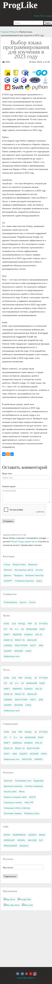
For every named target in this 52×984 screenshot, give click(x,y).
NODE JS (8, 640)
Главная (5, 32)
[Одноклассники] (8, 454)
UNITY (33, 645)
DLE (41, 840)
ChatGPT (8, 581)
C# (22, 629)
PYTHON (43, 623)
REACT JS (20, 640)
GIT (5, 629)
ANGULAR (32, 640)
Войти (37, 16)
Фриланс (8, 570)
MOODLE (24, 846)
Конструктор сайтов (24, 570)
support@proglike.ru (26, 978)
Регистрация (46, 16)
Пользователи (10, 602)
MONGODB (31, 629)
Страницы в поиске (13, 802)
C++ (17, 629)
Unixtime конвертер (34, 786)
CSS (14, 623)
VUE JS (38, 634)
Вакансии (32, 564)
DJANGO (28, 634)
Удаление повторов (13, 786)
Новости (14, 32)
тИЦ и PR (28, 802)
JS (35, 623)
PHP (30, 623)
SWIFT (7, 634)
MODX (42, 835)
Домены (7, 575)
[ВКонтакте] (4, 454)
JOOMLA (32, 835)
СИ (11, 629)
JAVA (40, 645)
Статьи (7, 564)
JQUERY (8, 651)
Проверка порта (31, 813)
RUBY (42, 629)
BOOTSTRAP (21, 645)
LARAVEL (8, 645)
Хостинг (39, 570)
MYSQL (21, 623)
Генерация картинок (24, 581)
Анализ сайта (10, 791)
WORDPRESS (19, 835)
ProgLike (20, 5)
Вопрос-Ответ (19, 564)
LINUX (28, 651)
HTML (6, 623)
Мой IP (32, 797)
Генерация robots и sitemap (17, 808)
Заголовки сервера (13, 813)
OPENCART (9, 840)
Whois (22, 791)
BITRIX (7, 835)
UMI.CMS (32, 840)
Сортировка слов (23, 780)
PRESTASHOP (10, 846)
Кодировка (38, 780)
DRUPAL (21, 840)
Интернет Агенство (34, 575)
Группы (22, 602)
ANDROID (17, 634)
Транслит (8, 780)
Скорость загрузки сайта (15, 797)
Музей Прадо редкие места (24, 541)
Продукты (18, 575)
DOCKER (18, 651)
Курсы (39, 581)
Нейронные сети (11, 656)
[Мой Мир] (12, 454)
